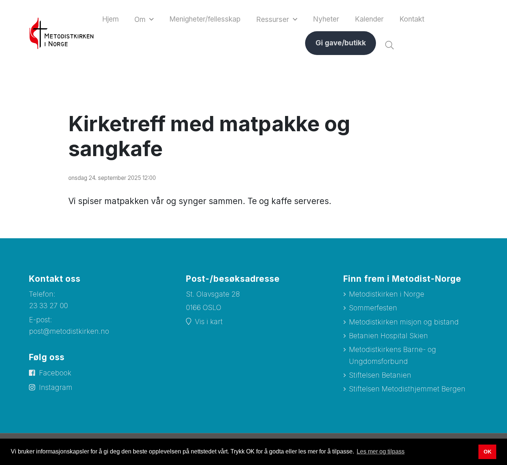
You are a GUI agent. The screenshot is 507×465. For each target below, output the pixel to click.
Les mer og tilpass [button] (381, 451)
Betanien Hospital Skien (388, 336)
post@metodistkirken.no (69, 331)
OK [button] (487, 452)
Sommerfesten (373, 308)
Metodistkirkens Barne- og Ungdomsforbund (392, 355)
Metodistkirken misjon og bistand (404, 322)
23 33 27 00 (48, 305)
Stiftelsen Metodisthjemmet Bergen (407, 389)
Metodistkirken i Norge (386, 294)
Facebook (55, 373)
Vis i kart (209, 321)
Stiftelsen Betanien (380, 375)
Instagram (55, 387)
